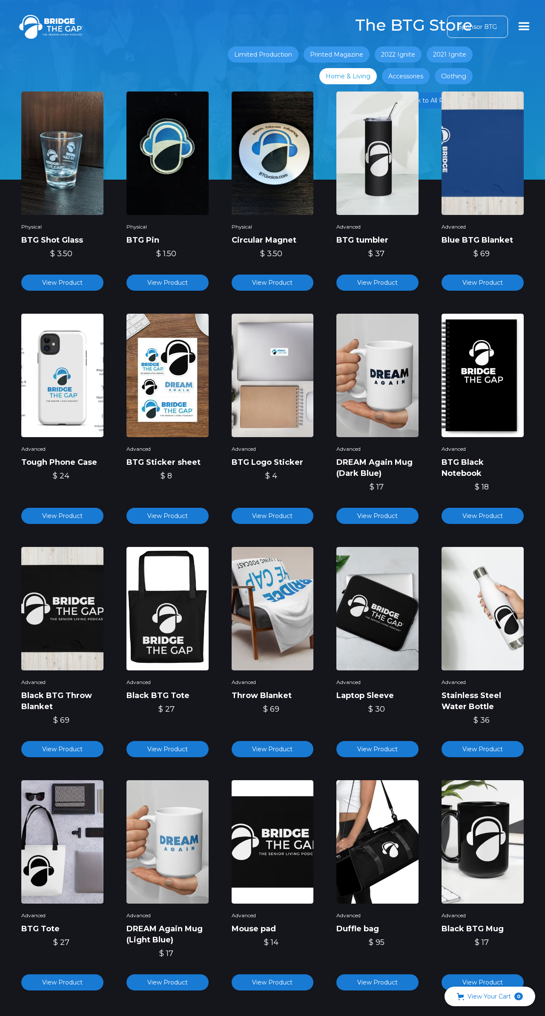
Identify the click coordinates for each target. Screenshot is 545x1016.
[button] (524, 27)
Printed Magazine (336, 54)
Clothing (453, 76)
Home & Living (348, 76)
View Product (62, 282)
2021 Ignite (449, 54)
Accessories (405, 76)
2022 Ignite (398, 54)
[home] (51, 27)
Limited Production (263, 54)
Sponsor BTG (477, 27)
